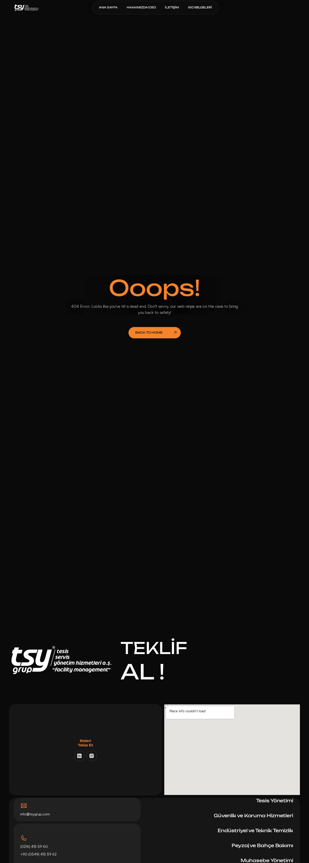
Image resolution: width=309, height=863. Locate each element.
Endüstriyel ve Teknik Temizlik (255, 830)
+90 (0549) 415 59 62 (38, 854)
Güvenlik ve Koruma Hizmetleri (253, 815)
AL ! (143, 671)
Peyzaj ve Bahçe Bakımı (262, 845)
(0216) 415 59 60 (34, 846)
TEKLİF (154, 648)
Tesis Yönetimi (274, 800)
